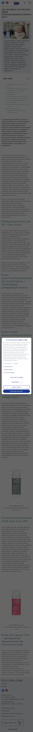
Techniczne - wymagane (12, 363)
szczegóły (15, 382)
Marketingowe (9, 369)
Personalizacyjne (9, 372)
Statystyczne (9, 366)
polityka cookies (16, 377)
